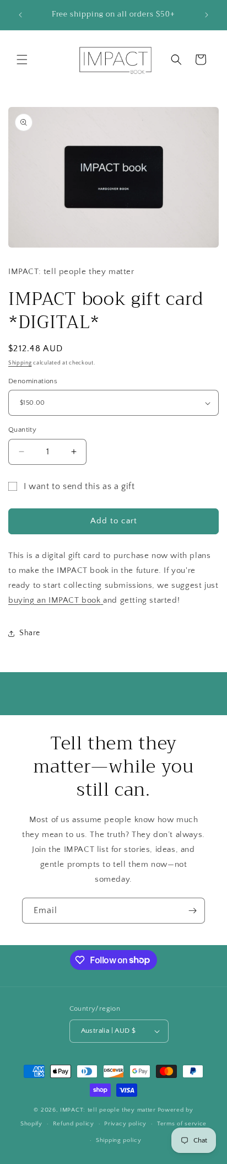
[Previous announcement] (20, 15)
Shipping (20, 363)
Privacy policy (125, 1123)
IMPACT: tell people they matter (108, 1110)
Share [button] (29, 633)
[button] (22, 59)
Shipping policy (119, 1140)
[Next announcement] (206, 15)
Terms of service (182, 1123)
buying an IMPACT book (54, 600)
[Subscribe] (192, 911)
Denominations (32, 381)
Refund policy (73, 1123)
